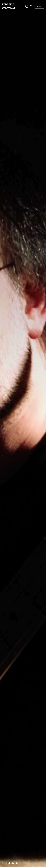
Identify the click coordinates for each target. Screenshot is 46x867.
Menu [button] (39, 6)
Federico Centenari (9, 6)
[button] (31, 6)
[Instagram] (26, 6)
